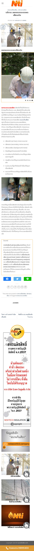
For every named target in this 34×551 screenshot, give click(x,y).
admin (24, 20)
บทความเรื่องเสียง (12, 10)
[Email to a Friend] (18, 287)
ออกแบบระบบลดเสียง (21, 296)
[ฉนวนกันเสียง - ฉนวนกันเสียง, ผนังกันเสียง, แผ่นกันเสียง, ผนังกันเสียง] (17, 3)
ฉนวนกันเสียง (24, 120)
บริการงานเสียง (22, 10)
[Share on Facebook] (11, 287)
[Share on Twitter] (15, 287)
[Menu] (2, 3)
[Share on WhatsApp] (8, 287)
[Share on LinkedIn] (25, 287)
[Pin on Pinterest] (22, 287)
